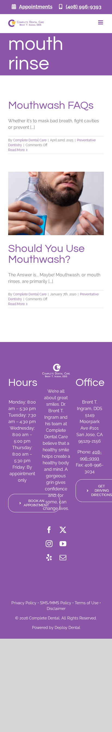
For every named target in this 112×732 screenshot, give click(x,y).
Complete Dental (44, 618)
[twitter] (63, 529)
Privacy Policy (23, 603)
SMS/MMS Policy (55, 603)
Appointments (35, 6)
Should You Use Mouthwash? (46, 254)
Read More (16, 150)
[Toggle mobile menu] (101, 22)
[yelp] (49, 557)
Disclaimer (56, 608)
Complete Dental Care (29, 140)
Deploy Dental (67, 627)
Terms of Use (86, 603)
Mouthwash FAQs (51, 105)
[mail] (63, 557)
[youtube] (63, 543)
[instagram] (49, 543)
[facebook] (49, 529)
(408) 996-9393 (83, 6)
